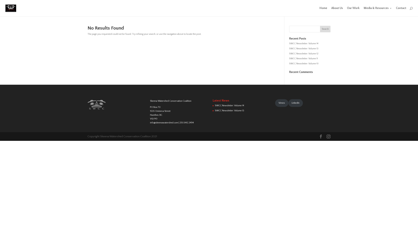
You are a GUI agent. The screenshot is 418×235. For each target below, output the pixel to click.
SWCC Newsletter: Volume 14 (303, 43)
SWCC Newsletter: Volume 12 (303, 53)
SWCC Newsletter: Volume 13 (303, 48)
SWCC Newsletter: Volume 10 (304, 63)
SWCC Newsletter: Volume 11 (303, 58)
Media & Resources (376, 8)
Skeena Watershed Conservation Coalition (170, 101)
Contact (401, 8)
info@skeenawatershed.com (164, 122)
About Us (337, 8)
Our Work (353, 8)
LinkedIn (295, 103)
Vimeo (282, 103)
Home (323, 8)
